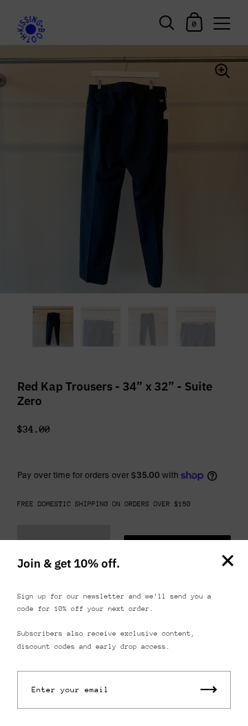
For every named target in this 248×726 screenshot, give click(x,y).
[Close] (227, 561)
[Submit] (208, 690)
